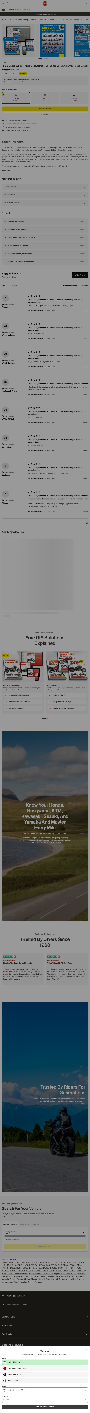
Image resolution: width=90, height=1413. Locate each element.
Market (4, 1386)
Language (5, 1396)
